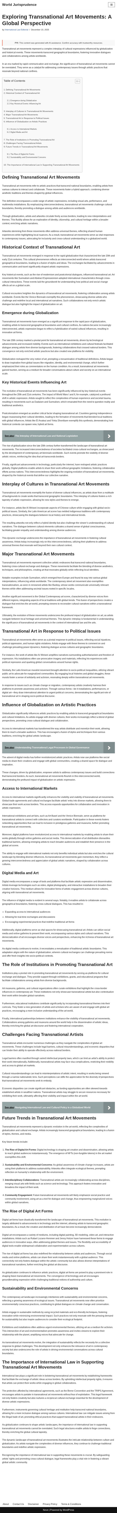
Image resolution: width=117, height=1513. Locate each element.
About (6, 1504)
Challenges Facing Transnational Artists (24, 143)
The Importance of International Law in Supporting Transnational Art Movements (43, 165)
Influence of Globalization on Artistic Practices (26, 121)
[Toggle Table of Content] (76, 81)
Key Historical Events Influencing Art (25, 104)
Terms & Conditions (71, 1504)
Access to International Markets (23, 129)
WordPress (68, 1510)
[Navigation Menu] (111, 4)
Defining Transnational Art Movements (23, 90)
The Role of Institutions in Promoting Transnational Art (30, 140)
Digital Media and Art (19, 132)
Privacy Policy (50, 1504)
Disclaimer (33, 1504)
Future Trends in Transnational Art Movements (27, 147)
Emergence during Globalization (23, 100)
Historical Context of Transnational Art (23, 93)
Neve (45, 1510)
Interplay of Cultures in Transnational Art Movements (29, 111)
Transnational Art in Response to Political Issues (27, 118)
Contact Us (18, 1504)
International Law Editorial (16, 30)
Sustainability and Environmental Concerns (28, 157)
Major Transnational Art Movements (22, 114)
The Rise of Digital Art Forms (22, 154)
